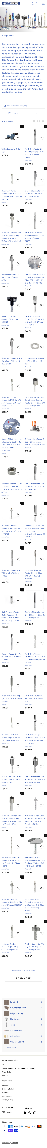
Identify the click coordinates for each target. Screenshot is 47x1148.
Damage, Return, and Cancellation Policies (18, 1068)
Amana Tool (21, 63)
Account (5, 1075)
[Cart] (38, 3)
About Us (6, 1085)
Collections (13, 23)
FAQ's (4, 1065)
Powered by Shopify (10, 1143)
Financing (5, 1092)
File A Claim (6, 1072)
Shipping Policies (8, 1089)
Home (4, 23)
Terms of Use (7, 1096)
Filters (15, 113)
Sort (32, 113)
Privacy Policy (7, 1100)
